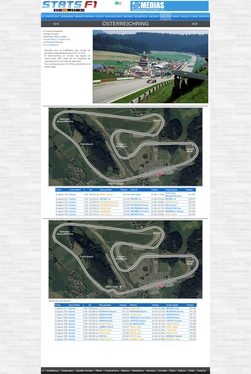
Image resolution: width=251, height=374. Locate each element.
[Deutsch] (69, 10)
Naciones (151, 371)
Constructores (112, 371)
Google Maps (50, 39)
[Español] (65, 10)
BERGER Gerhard (174, 336)
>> (195, 23)
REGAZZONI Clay (173, 196)
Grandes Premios (84, 371)
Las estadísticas (51, 45)
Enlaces (182, 371)
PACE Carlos (171, 205)
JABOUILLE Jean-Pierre (140, 318)
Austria (72, 194)
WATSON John (137, 214)
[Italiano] (74, 10)
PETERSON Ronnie (139, 205)
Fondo (191, 371)
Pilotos (99, 371)
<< (56, 23)
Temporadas (67, 371)
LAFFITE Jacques (138, 321)
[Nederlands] (82, 10)
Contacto (201, 371)
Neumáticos (138, 371)
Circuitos (162, 371)
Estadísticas (53, 371)
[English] (60, 10)
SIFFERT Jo (105, 199)
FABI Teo (103, 336)
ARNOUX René (105, 315)
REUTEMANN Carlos (140, 208)
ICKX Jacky (136, 194)
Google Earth (64, 39)
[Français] (56, 10)
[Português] (78, 10)
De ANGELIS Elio (137, 324)
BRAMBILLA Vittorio (140, 211)
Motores (126, 371)
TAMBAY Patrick (106, 327)
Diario (173, 371)
